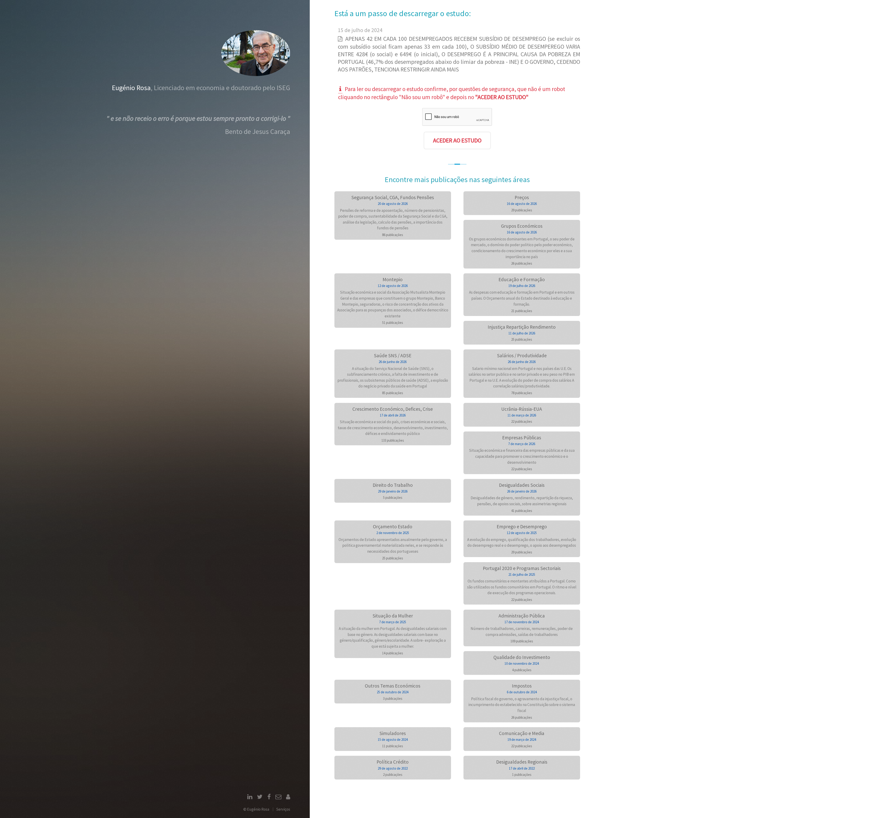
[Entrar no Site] (288, 797)
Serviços (283, 809)
